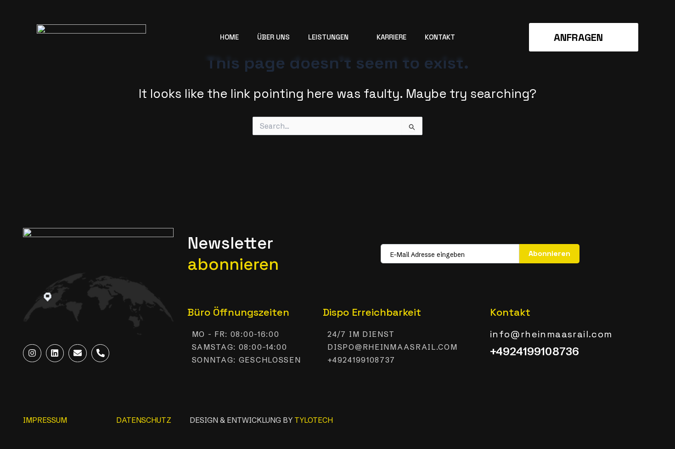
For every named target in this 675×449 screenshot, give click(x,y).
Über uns (273, 37)
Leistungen (328, 37)
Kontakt (440, 37)
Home (229, 37)
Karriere (391, 37)
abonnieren (549, 253)
